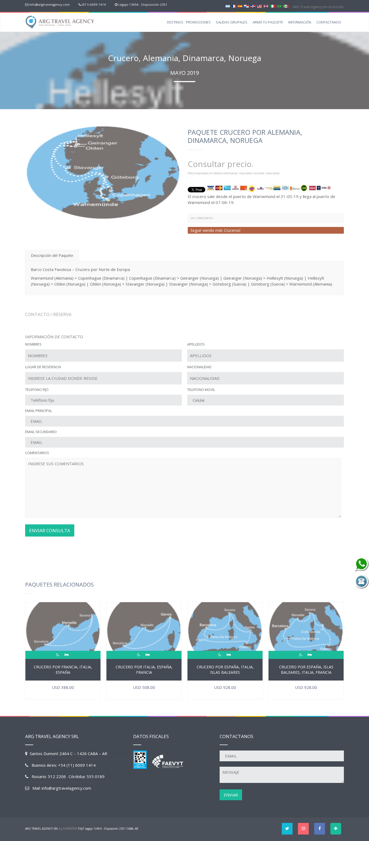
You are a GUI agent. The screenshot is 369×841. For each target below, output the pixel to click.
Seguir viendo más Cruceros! (215, 230)
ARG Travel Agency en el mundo (318, 6)
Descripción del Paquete (52, 255)
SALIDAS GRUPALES (231, 22)
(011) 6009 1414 (94, 4)
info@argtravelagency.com (49, 4)
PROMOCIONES (198, 22)
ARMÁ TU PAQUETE (268, 22)
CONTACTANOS (328, 22)
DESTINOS (175, 22)
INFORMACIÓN (299, 22)
